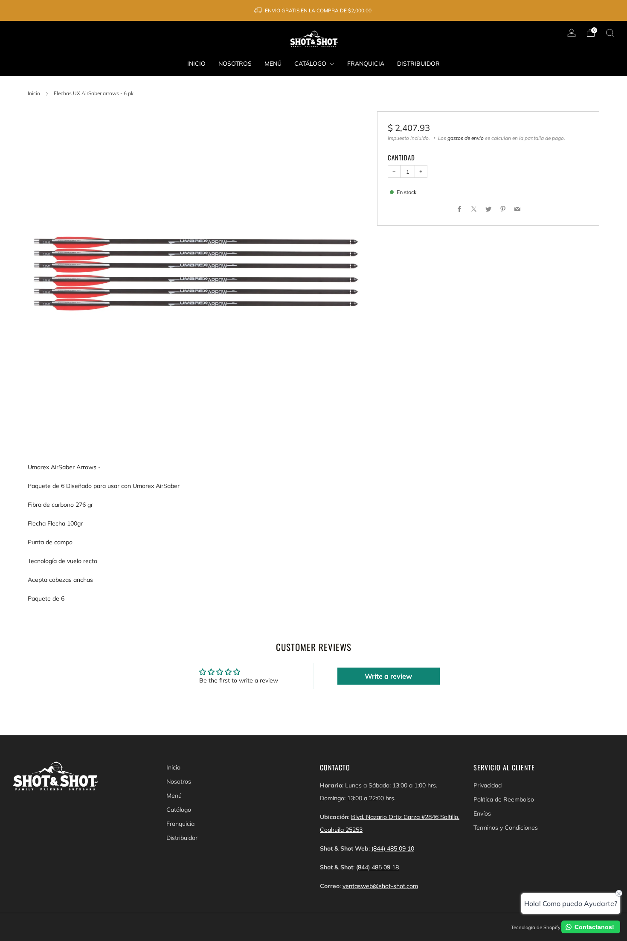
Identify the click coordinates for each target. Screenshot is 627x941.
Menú (273, 63)
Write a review (388, 676)
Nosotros (235, 63)
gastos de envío (465, 138)
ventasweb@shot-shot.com (380, 886)
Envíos (482, 813)
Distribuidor (418, 63)
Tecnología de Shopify (535, 927)
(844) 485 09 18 (377, 867)
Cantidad (401, 157)
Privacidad (487, 785)
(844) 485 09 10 (393, 848)
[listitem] (313, 10)
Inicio (196, 63)
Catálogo (310, 63)
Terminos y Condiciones (505, 827)
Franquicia (365, 63)
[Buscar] (610, 33)
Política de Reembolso (503, 799)
